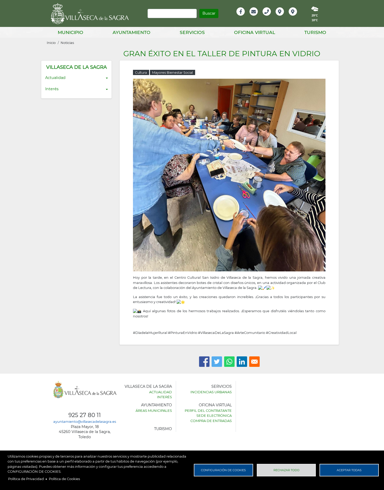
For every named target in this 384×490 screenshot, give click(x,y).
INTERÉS (164, 397)
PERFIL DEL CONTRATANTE (208, 410)
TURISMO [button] (315, 32)
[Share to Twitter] (217, 361)
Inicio (51, 43)
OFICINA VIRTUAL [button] (254, 32)
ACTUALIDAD (160, 392)
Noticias (67, 43)
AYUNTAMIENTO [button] (131, 32)
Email (254, 17)
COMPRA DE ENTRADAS (211, 421)
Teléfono (269, 17)
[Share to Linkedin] (242, 361)
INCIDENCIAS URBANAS (211, 392)
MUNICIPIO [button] (70, 32)
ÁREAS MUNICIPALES (154, 410)
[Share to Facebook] (204, 361)
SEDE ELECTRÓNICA (214, 415)
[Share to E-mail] (254, 361)
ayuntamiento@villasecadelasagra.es (84, 421)
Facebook (243, 17)
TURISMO (163, 428)
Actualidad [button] (55, 77)
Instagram (296, 17)
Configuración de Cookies (223, 470)
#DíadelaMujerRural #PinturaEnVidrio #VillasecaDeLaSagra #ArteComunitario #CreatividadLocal (214, 333)
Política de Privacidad (26, 479)
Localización (285, 17)
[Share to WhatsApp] (229, 361)
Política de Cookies (64, 479)
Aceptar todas (349, 470)
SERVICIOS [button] (192, 32)
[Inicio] (91, 13)
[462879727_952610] (229, 175)
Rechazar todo (286, 470)
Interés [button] (52, 89)
